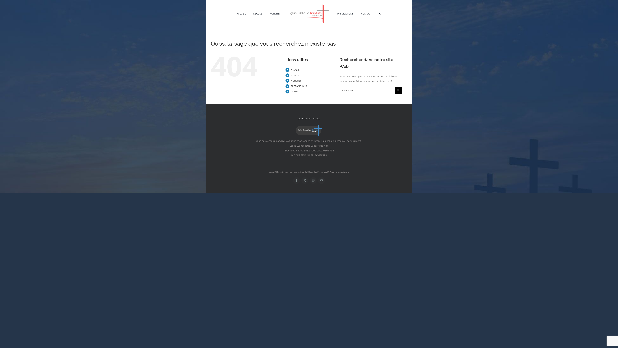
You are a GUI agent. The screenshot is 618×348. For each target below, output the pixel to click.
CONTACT (296, 91)
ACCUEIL (295, 69)
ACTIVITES (296, 80)
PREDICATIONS (299, 86)
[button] (367, 13)
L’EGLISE (295, 75)
